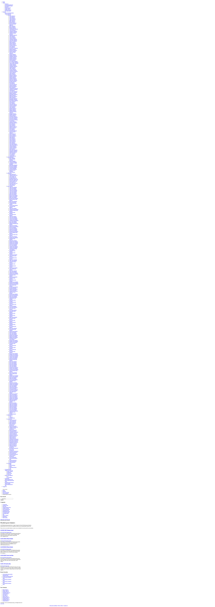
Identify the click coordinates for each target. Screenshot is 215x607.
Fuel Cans (4, 506)
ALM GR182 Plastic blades (6, 538)
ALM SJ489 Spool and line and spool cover (7, 575)
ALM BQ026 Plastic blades (6, 547)
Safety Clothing (5, 515)
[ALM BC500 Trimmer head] (5, 532)
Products (4, 491)
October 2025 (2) (6, 591)
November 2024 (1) (6, 597)
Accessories (5, 504)
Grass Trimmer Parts (6, 509)
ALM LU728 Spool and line (8, 576)
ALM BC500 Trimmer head (6, 530)
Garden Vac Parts (6, 508)
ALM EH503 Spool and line (6, 555)
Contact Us (66, 605)
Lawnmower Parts (6, 512)
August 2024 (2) (6, 600)
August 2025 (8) (6, 593)
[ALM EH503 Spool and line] (5, 557)
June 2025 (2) (5, 595)
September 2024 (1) (6, 599)
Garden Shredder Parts (7, 507)
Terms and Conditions (53, 605)
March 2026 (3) (5, 589)
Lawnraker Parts (6, 513)
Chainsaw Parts (5, 505)
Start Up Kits (5, 517)
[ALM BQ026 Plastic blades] (5, 549)
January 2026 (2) (6, 590)
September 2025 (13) (6, 592)
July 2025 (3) (5, 594)
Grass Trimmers (5, 493)
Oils (3, 514)
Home (4, 490)
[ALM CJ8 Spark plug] (4, 565)
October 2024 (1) (6, 598)
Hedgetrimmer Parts (6, 511)
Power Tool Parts (6, 492)
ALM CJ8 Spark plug (5, 563)
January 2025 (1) (6, 596)
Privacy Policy (60, 605)
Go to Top (2, 603)
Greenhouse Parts (6, 510)
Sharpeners (5, 516)
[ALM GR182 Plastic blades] (5, 540)
